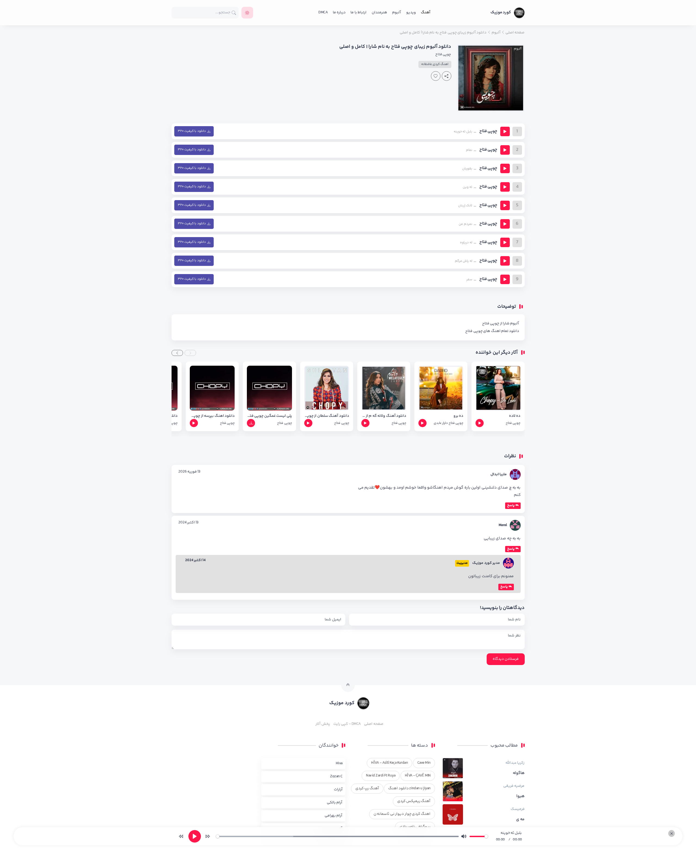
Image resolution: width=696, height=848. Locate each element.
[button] (190, 353)
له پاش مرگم (463, 261)
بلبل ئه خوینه (463, 131)
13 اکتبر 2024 (188, 523)
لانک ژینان (465, 205)
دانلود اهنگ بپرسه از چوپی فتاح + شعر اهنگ (212, 416)
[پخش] (505, 131)
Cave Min (424, 763)
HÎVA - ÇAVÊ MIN (418, 776)
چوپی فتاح (443, 54)
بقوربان (467, 168)
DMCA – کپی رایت (347, 724)
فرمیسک (518, 809)
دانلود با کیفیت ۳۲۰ (192, 131)
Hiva (339, 763)
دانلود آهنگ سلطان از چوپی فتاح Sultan (326, 416)
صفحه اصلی (373, 724)
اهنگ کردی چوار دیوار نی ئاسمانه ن (402, 814)
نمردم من (465, 224)
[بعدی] (207, 836)
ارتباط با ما (358, 12)
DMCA (323, 12)
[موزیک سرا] (247, 12)
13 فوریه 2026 (189, 472)
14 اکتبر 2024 (195, 560)
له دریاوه (466, 242)
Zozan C (336, 776)
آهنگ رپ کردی (367, 788)
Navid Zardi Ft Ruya (380, 776)
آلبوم (396, 12)
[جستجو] (234, 12)
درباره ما (339, 12)
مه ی (520, 819)
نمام (469, 150)
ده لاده (514, 416)
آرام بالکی (334, 803)
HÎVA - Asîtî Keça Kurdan (389, 763)
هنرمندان (379, 12)
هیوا (520, 796)
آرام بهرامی (333, 816)
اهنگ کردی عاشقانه (435, 64)
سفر (469, 279)
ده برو (458, 416)
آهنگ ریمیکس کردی (414, 801)
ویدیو (411, 12)
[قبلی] (181, 836)
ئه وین (467, 187)
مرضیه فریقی (513, 786)
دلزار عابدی (441, 423)
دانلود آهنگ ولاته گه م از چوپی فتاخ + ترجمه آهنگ (383, 416)
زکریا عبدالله (514, 763)
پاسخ (511, 505)
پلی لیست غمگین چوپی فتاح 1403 (269, 416)
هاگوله (519, 773)
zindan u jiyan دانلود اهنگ (409, 788)
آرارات (338, 790)
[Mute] (463, 836)
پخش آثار (322, 724)
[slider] (337, 836)
